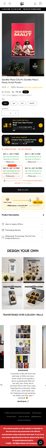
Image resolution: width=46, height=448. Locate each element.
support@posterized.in (24, 440)
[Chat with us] (40, 442)
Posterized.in (35, 443)
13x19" (32, 103)
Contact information (24, 420)
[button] (4, 3)
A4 (5, 103)
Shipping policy (36, 416)
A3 (22, 103)
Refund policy (36, 413)
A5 (14, 103)
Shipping (14, 95)
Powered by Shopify (23, 413)
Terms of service (23, 416)
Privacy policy (11, 416)
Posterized (13, 413)
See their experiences (33, 87)
